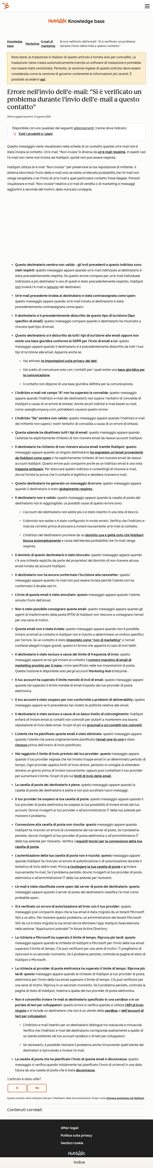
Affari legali (69, 1128)
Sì (17, 1088)
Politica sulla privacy (76, 1135)
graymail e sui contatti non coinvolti (114, 725)
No (37, 1088)
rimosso (21, 745)
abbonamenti (84, 128)
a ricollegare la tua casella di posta (94, 867)
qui (42, 79)
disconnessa (85, 1070)
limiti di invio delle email (92, 776)
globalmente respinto (75, 489)
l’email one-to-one (110, 739)
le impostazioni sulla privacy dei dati (69, 361)
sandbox (111, 1011)
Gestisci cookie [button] (72, 1143)
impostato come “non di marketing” (94, 640)
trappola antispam (29, 469)
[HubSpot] (5, 6)
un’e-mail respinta (111, 152)
